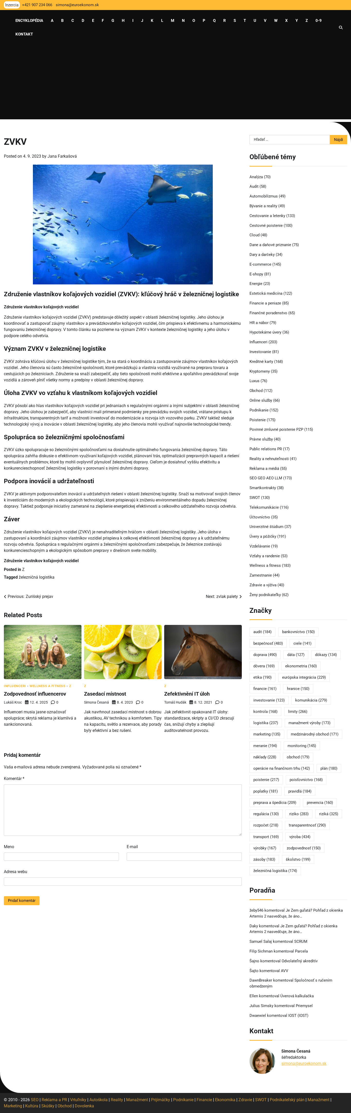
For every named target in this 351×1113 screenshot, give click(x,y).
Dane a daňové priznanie (270, 245)
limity (297, 711)
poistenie (266, 779)
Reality (117, 1099)
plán (328, 768)
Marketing (13, 1105)
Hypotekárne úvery (265, 332)
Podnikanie (259, 410)
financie (264, 688)
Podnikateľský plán (287, 1099)
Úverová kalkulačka (297, 996)
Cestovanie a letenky (267, 215)
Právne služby (261, 439)
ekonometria (301, 666)
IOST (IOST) (298, 1015)
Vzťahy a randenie (265, 556)
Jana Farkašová (62, 156)
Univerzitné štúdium (266, 526)
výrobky (264, 848)
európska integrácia (304, 677)
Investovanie (260, 351)
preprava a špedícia (274, 802)
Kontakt (24, 34)
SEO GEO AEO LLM (266, 478)
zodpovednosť (304, 848)
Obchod (256, 390)
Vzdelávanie (260, 546)
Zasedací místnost (105, 694)
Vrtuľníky (78, 1099)
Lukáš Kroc (13, 702)
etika (262, 677)
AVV (285, 970)
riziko (299, 814)
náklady (264, 757)
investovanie (269, 700)
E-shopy (256, 274)
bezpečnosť (268, 643)
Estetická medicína (266, 293)
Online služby (261, 400)
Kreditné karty (261, 361)
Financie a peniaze (265, 303)
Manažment (137, 1099)
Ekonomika (225, 1099)
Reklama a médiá (264, 468)
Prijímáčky (160, 1099)
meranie (265, 745)
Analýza (256, 177)
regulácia (266, 814)
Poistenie (258, 420)
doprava (265, 654)
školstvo (298, 859)
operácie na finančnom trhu (281, 768)
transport (266, 836)
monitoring (302, 745)
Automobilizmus (264, 196)
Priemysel (304, 1005)
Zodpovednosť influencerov (35, 694)
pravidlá (299, 791)
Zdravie (245, 1099)
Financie (204, 1099)
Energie (256, 283)
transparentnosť (307, 825)
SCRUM (300, 941)
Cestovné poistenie (266, 225)
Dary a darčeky (262, 254)
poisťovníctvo (306, 779)
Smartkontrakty (263, 488)
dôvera (264, 666)
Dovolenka (84, 1105)
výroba (299, 836)
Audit (254, 186)
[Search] (341, 27)
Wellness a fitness (47, 686)
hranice (298, 688)
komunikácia (311, 700)
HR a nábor (259, 322)
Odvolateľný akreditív (300, 961)
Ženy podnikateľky (265, 595)
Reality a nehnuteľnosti (269, 458)
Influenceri (15, 686)
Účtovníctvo (260, 517)
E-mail (132, 846)
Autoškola (98, 1099)
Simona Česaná (96, 702)
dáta (295, 654)
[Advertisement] (175, 83)
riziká (328, 814)
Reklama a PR (54, 1099)
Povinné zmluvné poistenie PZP (276, 429)
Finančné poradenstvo (268, 313)
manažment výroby (309, 723)
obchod (298, 757)
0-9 (319, 20)
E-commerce (260, 264)
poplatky (265, 791)
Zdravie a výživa (263, 585)
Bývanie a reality (263, 206)
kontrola (265, 711)
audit (262, 632)
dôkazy (326, 654)
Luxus (255, 381)
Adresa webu (15, 871)
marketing (266, 734)
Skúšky (47, 1105)
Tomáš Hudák (175, 702)
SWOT (255, 497)
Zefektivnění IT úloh (187, 694)
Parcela (301, 951)
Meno (9, 846)
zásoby (264, 859)
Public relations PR (266, 449)
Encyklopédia (29, 20)
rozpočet (265, 825)
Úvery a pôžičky (263, 536)
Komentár (14, 778)
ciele (302, 643)
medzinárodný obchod (314, 734)
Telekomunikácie (264, 507)
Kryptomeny (260, 371)
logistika (265, 723)
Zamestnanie (261, 575)
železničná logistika (36, 577)
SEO (35, 1099)
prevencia (320, 802)
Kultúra (31, 1105)
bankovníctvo (298, 632)
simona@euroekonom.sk (303, 1063)
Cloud (255, 235)
